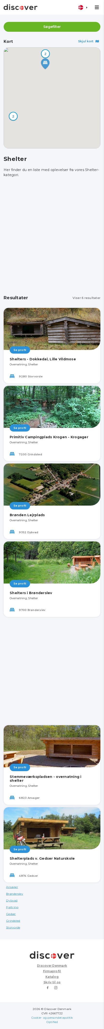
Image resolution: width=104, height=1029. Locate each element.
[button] (13, 116)
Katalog (52, 976)
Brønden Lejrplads (27, 515)
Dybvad (12, 900)
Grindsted (13, 920)
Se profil (20, 350)
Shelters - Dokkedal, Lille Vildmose (43, 359)
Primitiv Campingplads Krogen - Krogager (49, 437)
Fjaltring (12, 907)
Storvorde (13, 927)
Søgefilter (52, 27)
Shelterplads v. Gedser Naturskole (42, 858)
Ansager (12, 887)
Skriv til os (52, 982)
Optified (52, 1022)
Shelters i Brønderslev (31, 593)
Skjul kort (86, 41)
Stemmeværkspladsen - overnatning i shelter (46, 779)
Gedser (11, 914)
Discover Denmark (52, 965)
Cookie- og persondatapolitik (52, 1017)
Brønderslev (14, 894)
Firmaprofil (52, 971)
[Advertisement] (52, 236)
